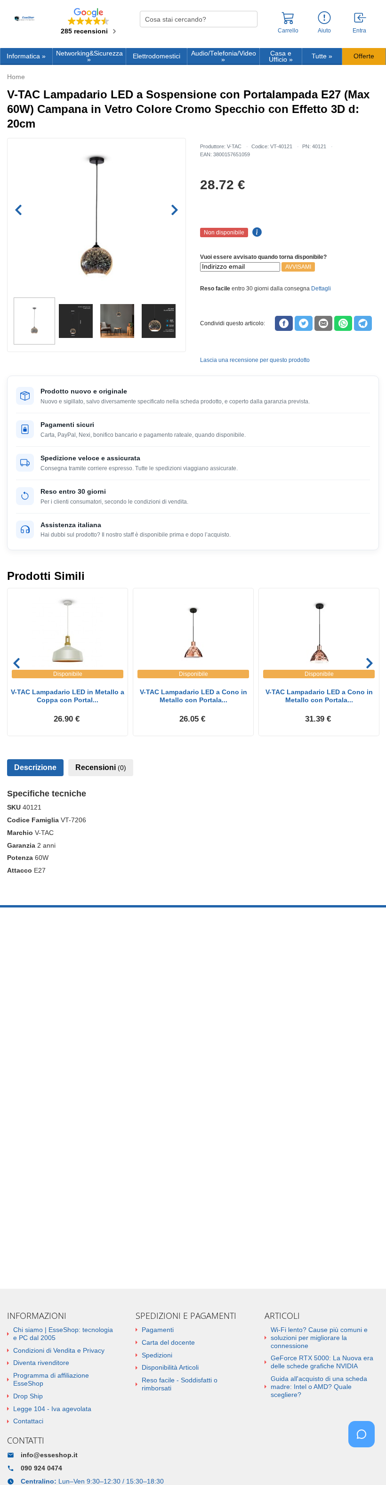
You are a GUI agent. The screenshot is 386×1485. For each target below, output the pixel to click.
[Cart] (288, 22)
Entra (359, 31)
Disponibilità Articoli (170, 1367)
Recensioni (100, 767)
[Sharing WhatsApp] (343, 323)
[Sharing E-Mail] (323, 323)
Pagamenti (158, 1329)
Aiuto (324, 30)
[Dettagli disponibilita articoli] (255, 232)
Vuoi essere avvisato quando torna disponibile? (263, 257)
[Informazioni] (324, 18)
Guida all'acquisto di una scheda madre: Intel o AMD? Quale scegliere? (319, 1386)
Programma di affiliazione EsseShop (51, 1379)
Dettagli (321, 288)
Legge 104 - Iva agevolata (52, 1409)
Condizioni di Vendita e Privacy (59, 1350)
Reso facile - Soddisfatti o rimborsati (179, 1384)
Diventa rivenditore (41, 1362)
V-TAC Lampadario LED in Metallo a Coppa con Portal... (67, 696)
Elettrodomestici (156, 56)
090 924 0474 (41, 1468)
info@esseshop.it (49, 1455)
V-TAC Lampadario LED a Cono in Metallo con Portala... (193, 696)
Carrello (288, 30)
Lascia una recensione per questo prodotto (255, 360)
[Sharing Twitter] (304, 323)
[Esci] (360, 18)
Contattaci (28, 1421)
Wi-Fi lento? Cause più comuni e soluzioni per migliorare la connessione (319, 1337)
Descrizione (35, 767)
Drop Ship (28, 1396)
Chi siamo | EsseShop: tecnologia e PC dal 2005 (63, 1333)
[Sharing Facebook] (284, 323)
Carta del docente (168, 1342)
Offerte (364, 56)
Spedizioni (157, 1355)
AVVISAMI (298, 267)
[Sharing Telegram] (363, 323)
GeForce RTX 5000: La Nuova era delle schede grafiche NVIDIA (322, 1362)
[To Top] (364, 1463)
